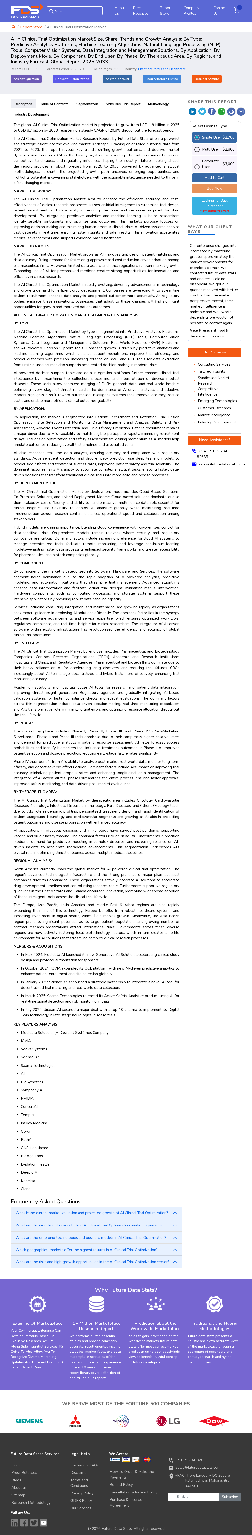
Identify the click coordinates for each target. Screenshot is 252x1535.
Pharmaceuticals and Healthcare (162, 69)
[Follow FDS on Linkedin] (14, 1523)
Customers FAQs (84, 1465)
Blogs (16, 1480)
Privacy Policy (82, 1493)
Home (16, 1465)
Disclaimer (79, 1472)
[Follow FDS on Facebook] (24, 1523)
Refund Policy (121, 1484)
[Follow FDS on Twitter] (34, 1523)
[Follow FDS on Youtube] (43, 1523)
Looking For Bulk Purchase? (214, 205)
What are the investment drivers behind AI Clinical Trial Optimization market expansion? (89, 1225)
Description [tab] (23, 104)
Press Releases (24, 1472)
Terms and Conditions (79, 1483)
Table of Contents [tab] (54, 104)
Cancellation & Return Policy (133, 1492)
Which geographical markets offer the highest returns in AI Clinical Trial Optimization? (87, 1249)
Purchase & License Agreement (126, 1502)
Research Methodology (31, 1502)
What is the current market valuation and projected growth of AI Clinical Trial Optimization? (92, 1213)
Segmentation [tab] (87, 104)
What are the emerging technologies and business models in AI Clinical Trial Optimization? (91, 1237)
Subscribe (230, 1496)
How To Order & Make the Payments (132, 1474)
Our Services (80, 1508)
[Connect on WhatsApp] (221, 111)
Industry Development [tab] (32, 114)
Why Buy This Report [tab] (123, 104)
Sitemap (18, 1495)
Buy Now (214, 188)
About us (19, 1487)
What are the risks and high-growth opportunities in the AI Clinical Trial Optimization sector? (92, 1261)
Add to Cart (215, 177)
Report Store (31, 27)
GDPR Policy (81, 1500)
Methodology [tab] (158, 104)
